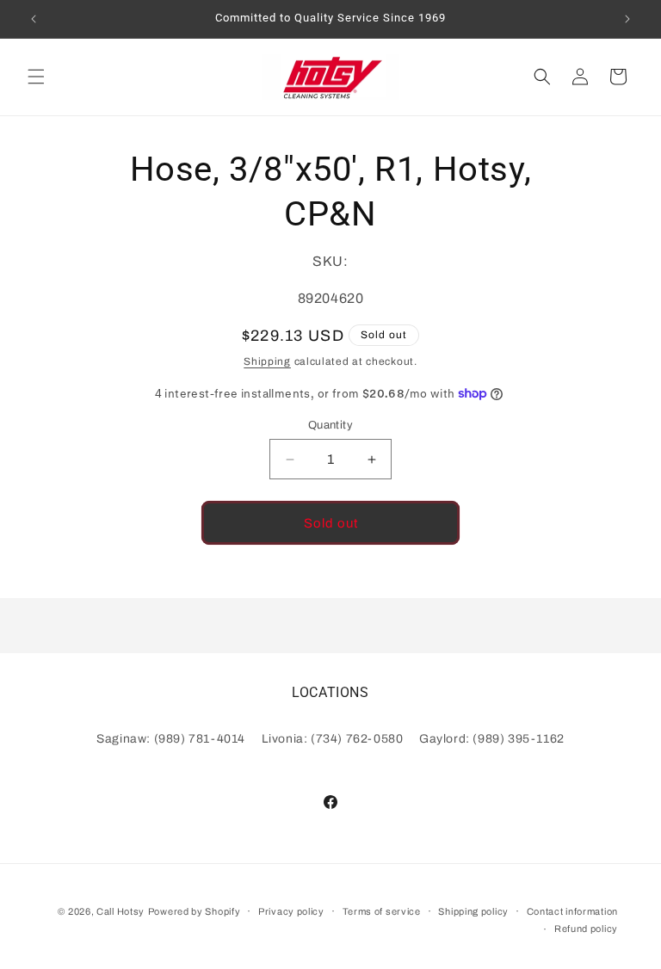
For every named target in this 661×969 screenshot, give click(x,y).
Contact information (572, 911)
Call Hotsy (120, 911)
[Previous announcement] (34, 19)
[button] (36, 77)
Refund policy (586, 928)
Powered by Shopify (194, 911)
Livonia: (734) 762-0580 (333, 738)
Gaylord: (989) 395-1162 (492, 738)
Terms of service (382, 911)
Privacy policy (291, 911)
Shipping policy (473, 911)
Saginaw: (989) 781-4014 (170, 738)
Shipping (267, 361)
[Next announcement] (627, 19)
